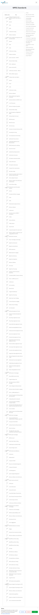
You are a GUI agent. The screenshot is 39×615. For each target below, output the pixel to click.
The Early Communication (30, 16)
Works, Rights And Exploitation (31, 26)
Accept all (34, 611)
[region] (19, 611)
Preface (27, 12)
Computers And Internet (30, 28)
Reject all (28, 611)
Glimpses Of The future (30, 52)
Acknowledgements (29, 53)
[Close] (38, 607)
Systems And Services (29, 47)
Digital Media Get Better (30, 22)
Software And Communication (31, 31)
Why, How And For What (30, 14)
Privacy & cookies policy (6, 613)
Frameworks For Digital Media (31, 38)
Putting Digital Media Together (31, 39)
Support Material (28, 55)
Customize (22, 611)
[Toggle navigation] (36, 2)
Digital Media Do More (29, 29)
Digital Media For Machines (30, 33)
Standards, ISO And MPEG (30, 24)
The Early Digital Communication (28, 19)
